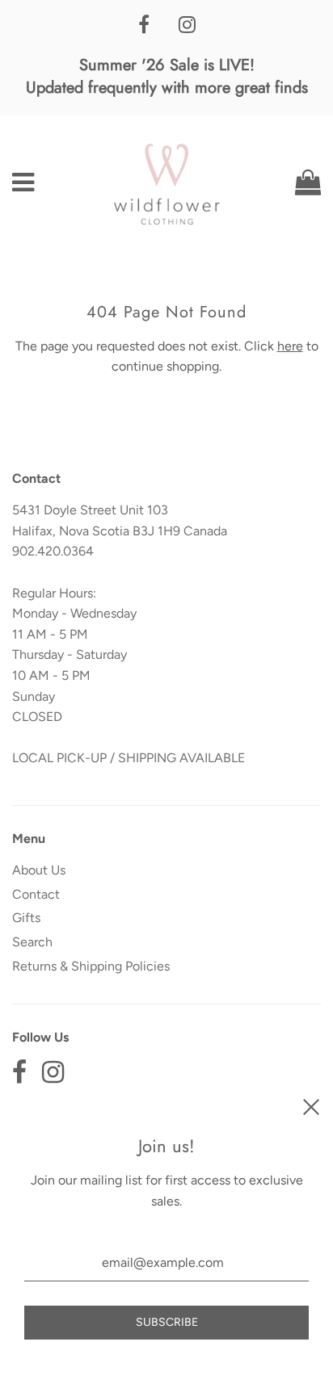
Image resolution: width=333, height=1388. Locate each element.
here (290, 346)
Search (32, 942)
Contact (36, 894)
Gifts (26, 917)
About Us (38, 870)
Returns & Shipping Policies (91, 966)
